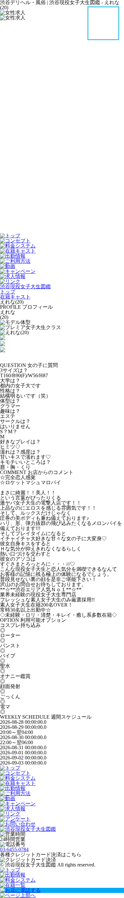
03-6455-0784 (14, 849)
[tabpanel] (62, 332)
